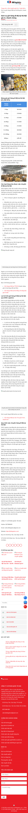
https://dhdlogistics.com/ (12, 531)
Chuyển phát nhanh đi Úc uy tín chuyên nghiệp (20, 578)
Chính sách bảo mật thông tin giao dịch (11, 742)
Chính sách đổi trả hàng (7, 737)
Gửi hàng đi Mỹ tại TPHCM (11, 286)
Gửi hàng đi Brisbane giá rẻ (19, 562)
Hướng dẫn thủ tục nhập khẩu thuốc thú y (16, 657)
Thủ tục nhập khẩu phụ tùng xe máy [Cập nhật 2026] (15, 642)
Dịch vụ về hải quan (11, 612)
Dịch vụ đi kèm (10, 622)
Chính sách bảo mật (6, 728)
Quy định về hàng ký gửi (7, 731)
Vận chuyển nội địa (11, 631)
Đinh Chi (15, 20)
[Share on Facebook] (10, 545)
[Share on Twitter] (12, 545)
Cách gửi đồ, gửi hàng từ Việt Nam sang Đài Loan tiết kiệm (7, 594)
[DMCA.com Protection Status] (14, 805)
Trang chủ (3, 8)
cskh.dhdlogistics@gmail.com (10, 712)
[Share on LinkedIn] (20, 545)
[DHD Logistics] (14, 3)
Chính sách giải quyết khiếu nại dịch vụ (11, 739)
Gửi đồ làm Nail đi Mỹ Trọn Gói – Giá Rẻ (7, 562)
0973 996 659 (6, 709)
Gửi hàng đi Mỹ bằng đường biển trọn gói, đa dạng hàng (7, 578)
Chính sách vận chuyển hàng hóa (10, 734)
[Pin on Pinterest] (18, 545)
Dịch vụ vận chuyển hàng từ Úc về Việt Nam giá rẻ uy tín (16, 647)
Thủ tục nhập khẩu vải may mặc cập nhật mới (15, 662)
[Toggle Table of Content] (15, 24)
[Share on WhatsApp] (7, 545)
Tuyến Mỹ (22, 8)
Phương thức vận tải (6, 760)
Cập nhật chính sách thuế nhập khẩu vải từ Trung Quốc (16, 667)
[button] (2, 2)
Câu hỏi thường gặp (6, 722)
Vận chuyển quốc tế (13, 8)
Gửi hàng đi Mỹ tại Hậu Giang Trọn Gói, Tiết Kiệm (20, 594)
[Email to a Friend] (15, 545)
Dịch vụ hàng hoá (10, 617)
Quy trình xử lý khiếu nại (7, 725)
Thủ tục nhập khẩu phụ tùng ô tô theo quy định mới (15, 652)
